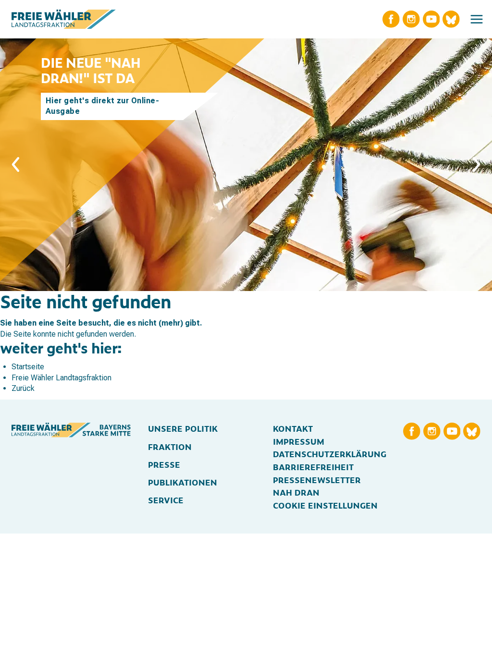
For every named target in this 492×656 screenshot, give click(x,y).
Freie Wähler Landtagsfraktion (61, 377)
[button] (476, 19)
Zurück (23, 388)
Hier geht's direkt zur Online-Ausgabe (102, 106)
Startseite (28, 366)
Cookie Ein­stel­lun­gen (325, 505)
